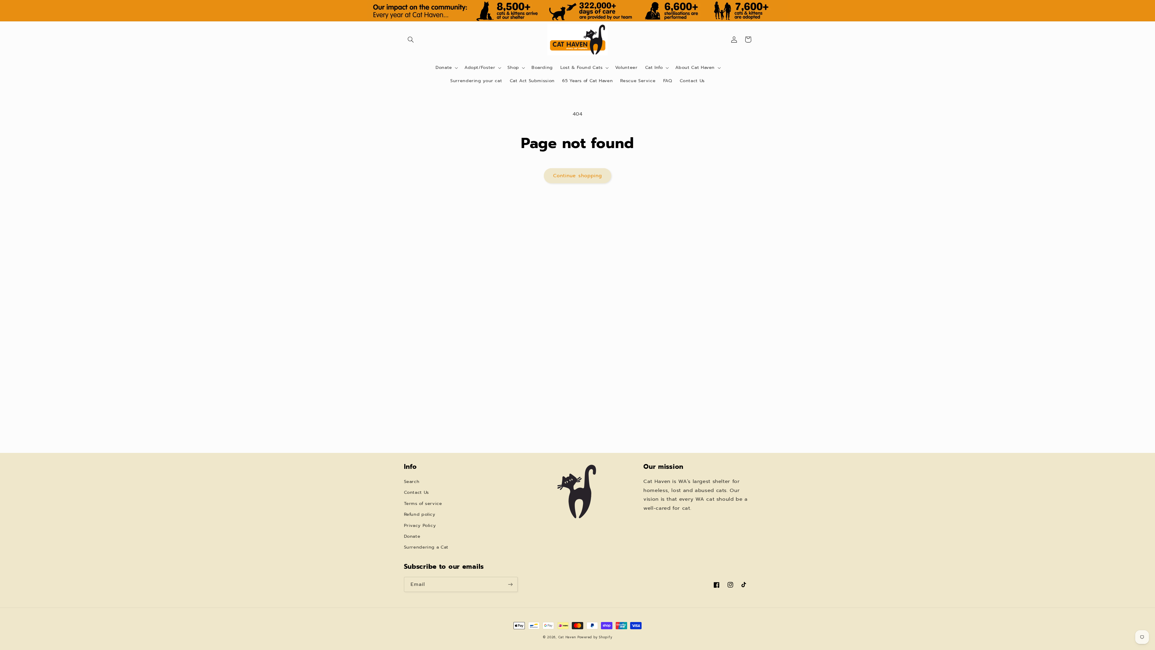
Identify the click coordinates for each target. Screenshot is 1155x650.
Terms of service (423, 503)
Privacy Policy (420, 525)
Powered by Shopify (595, 637)
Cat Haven (567, 637)
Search (412, 481)
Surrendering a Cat (426, 547)
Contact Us (416, 492)
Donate (412, 536)
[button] (411, 39)
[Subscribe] (510, 584)
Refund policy (420, 514)
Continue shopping (577, 175)
